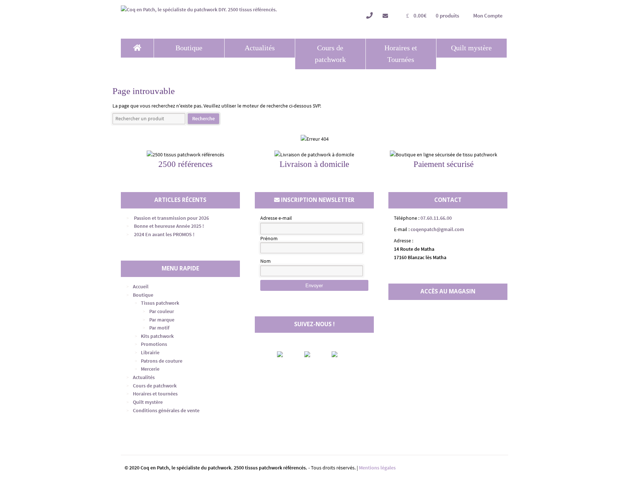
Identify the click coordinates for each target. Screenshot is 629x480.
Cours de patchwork (330, 53)
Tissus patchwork (160, 303)
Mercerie (150, 369)
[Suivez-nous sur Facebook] (286, 354)
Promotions (154, 344)
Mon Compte (488, 15)
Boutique (188, 48)
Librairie (150, 352)
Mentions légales (377, 467)
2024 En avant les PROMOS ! (164, 234)
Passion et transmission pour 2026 (171, 218)
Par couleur (161, 311)
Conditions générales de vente (166, 410)
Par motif (159, 327)
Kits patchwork (157, 336)
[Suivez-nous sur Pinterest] (341, 354)
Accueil (141, 286)
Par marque (161, 319)
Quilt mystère (471, 48)
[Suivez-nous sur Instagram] (313, 354)
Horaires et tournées (155, 393)
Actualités (260, 48)
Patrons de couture (161, 361)
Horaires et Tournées (400, 53)
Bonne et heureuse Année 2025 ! (169, 226)
